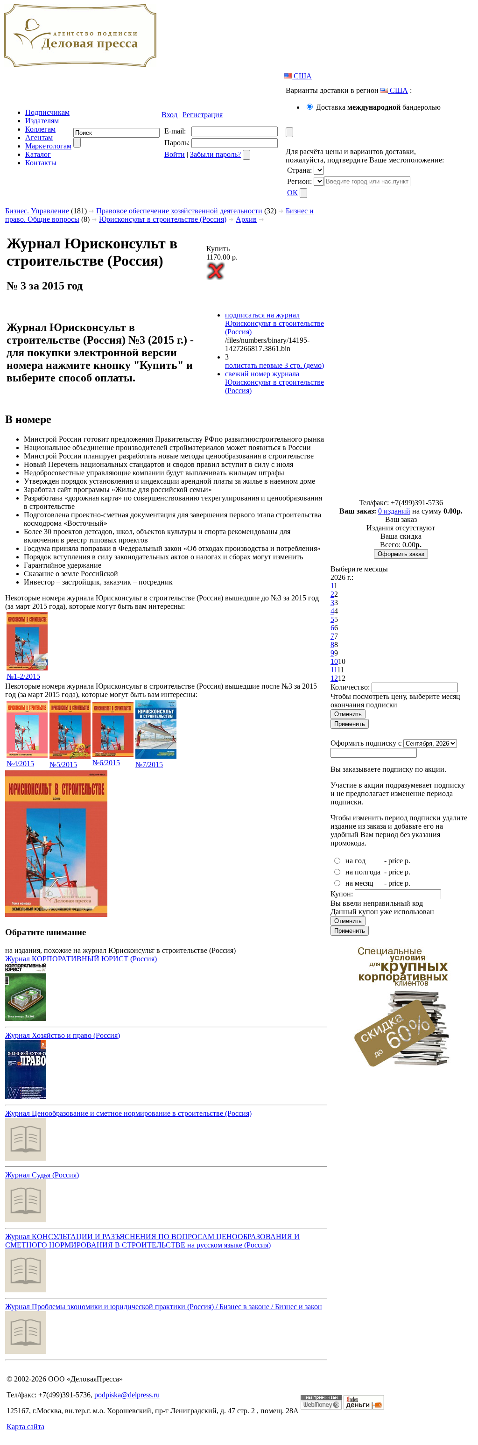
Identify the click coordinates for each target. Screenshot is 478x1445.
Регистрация (203, 115)
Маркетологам (48, 146)
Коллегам (40, 129)
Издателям (42, 121)
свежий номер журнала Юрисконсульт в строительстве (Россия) (274, 382)
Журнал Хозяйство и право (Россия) (62, 1035)
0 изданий (394, 511)
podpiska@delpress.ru (127, 1395)
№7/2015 (149, 764)
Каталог (38, 154)
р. (407, 861)
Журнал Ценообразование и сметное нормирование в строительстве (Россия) (128, 1113)
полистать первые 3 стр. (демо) (274, 365)
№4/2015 (20, 764)
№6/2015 (106, 763)
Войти (174, 154)
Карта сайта (25, 1427)
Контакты (40, 163)
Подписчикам (47, 112)
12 (334, 678)
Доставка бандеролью (378, 107)
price (395, 861)
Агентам (39, 137)
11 (333, 670)
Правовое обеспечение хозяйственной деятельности (179, 211)
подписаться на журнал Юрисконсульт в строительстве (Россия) (274, 323)
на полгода (362, 872)
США (302, 76)
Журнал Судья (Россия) (42, 1175)
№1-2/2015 (23, 676)
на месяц (359, 883)
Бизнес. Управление (37, 211)
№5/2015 (63, 764)
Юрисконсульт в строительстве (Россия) (162, 219)
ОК (292, 193)
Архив (246, 219)
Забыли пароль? (215, 154)
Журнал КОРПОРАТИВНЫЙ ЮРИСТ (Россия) (81, 959)
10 (334, 661)
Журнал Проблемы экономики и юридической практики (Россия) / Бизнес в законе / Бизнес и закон (163, 1307)
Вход (169, 115)
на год (355, 861)
